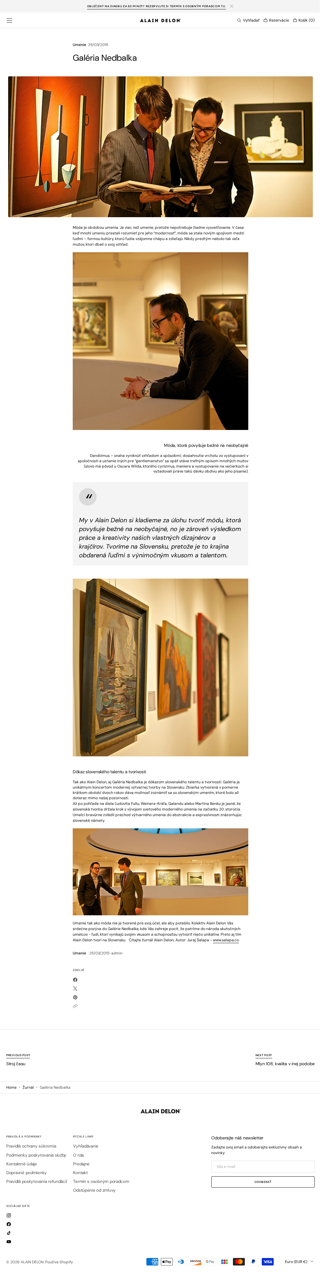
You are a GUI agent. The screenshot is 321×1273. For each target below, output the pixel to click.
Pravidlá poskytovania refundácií (36, 1181)
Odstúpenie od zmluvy (94, 1190)
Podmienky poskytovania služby (36, 1155)
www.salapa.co (224, 940)
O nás (78, 1155)
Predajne (81, 1164)
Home (11, 1087)
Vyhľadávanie (85, 1146)
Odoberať (258, 1182)
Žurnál (28, 1087)
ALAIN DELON (32, 1262)
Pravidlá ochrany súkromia (31, 1146)
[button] (9, 20)
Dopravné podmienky (26, 1172)
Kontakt (80, 1172)
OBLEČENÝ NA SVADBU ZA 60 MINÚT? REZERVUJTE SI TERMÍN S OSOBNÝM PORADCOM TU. (156, 6)
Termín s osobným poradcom (101, 1181)
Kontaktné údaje (21, 1164)
